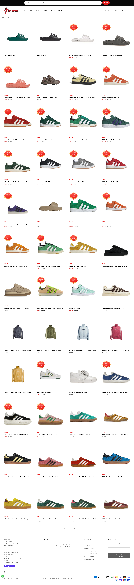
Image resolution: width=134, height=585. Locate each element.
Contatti (86, 543)
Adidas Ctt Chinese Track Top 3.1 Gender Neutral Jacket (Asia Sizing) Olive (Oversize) (50, 350)
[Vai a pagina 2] (78, 528)
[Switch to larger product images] (3, 17)
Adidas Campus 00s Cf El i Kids (45, 140)
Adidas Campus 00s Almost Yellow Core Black (82, 97)
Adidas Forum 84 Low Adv (44, 392)
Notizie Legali (87, 545)
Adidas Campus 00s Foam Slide (45, 224)
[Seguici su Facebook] (4, 572)
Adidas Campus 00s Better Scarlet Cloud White (17, 140)
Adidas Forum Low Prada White (78, 392)
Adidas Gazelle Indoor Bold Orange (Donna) (81, 477)
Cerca (106, 3)
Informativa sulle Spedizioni (91, 553)
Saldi (60, 10)
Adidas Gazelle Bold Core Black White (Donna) (17, 434)
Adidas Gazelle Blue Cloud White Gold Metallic (115, 392)
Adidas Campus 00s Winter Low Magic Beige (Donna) (16, 308)
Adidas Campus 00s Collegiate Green (79, 140)
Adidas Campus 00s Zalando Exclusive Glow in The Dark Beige (49, 308)
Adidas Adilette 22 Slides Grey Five (112, 55)
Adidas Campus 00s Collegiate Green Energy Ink (115, 140)
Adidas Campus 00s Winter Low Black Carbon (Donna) (115, 266)
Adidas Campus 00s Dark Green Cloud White (16, 182)
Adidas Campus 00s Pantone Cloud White (15, 266)
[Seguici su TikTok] (12, 572)
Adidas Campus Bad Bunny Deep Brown (113, 308)
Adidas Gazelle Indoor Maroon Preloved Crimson (115, 519)
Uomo (30, 10)
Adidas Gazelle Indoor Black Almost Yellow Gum (17, 477)
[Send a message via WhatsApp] (2, 576)
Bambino (45, 10)
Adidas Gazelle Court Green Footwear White (81, 434)
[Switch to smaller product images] (5, 17)
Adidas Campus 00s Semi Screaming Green (48, 266)
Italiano (115, 10)
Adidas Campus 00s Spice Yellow (78, 266)
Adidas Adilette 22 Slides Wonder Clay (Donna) (17, 97)
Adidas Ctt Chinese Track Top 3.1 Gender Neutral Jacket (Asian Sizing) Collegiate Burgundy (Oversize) (115, 350)
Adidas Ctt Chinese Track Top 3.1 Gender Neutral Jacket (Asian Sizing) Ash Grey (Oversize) (82, 350)
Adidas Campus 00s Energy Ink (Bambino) (15, 224)
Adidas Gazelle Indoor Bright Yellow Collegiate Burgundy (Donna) (17, 519)
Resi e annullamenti (89, 559)
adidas (6, 53)
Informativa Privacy (89, 548)
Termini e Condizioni (89, 556)
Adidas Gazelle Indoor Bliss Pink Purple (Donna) (50, 477)
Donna (37, 10)
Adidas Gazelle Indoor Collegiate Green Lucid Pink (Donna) (83, 519)
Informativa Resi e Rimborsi (91, 551)
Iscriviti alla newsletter (119, 555)
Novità (23, 10)
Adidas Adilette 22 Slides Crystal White (80, 55)
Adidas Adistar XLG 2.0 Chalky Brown (47, 97)
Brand (53, 10)
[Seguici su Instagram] (8, 572)
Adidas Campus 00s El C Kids (45, 182)
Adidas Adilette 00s (9, 55)
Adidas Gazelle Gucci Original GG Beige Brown (115, 434)
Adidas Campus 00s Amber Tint (110, 97)
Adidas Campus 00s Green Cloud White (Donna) (82, 224)
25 (74, 528)
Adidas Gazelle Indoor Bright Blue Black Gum (114, 477)
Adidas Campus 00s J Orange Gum (111, 224)
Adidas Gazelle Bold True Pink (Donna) (47, 434)
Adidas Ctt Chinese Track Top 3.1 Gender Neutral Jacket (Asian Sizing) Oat (17, 393)
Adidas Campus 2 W (75, 308)
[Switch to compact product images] (8, 17)
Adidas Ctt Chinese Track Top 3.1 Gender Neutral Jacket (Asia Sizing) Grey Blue (17, 350)
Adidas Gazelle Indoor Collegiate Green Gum (49, 519)
